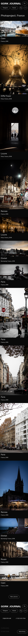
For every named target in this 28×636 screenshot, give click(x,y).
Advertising (22, 631)
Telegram (5, 610)
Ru (24, 606)
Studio (14, 610)
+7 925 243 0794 (21, 618)
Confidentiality (5, 628)
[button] (25, 610)
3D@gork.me (7, 618)
